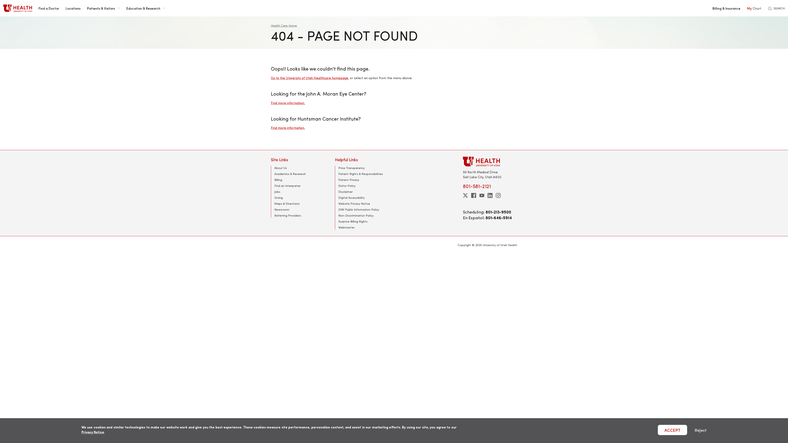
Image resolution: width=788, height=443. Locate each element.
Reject (701, 430)
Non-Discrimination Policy (355, 215)
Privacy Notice (92, 432)
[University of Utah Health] (17, 8)
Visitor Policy (346, 186)
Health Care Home (284, 25)
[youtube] (481, 195)
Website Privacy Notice (354, 204)
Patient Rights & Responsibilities (360, 174)
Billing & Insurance (726, 8)
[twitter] (465, 195)
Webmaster (346, 227)
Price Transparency (351, 168)
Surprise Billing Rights (353, 221)
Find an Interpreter (287, 186)
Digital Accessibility (351, 198)
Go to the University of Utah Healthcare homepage (309, 78)
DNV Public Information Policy (358, 209)
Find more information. (288, 103)
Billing (278, 180)
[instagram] (498, 195)
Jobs (277, 192)
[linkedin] (490, 195)
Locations (73, 8)
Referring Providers (287, 215)
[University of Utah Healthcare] (490, 161)
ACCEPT (672, 430)
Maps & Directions (287, 204)
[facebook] (473, 195)
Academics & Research (290, 174)
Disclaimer (345, 192)
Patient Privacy (348, 180)
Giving (278, 198)
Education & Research (143, 8)
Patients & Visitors (101, 8)
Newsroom (281, 209)
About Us (280, 168)
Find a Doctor (49, 8)
